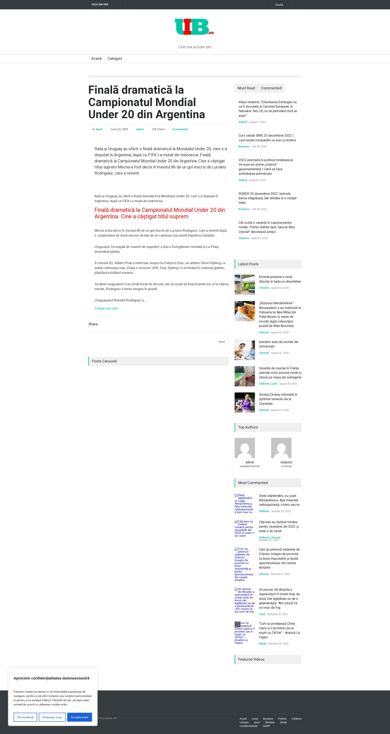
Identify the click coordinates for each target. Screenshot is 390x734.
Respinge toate (52, 717)
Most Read (246, 88)
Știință (262, 643)
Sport (99, 129)
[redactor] (286, 448)
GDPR (266, 726)
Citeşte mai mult (106, 308)
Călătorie (244, 238)
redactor (286, 462)
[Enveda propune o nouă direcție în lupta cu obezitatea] (245, 285)
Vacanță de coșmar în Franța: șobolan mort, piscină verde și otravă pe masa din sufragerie (280, 372)
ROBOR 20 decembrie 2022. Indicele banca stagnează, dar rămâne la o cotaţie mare (268, 198)
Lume (274, 383)
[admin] (250, 448)
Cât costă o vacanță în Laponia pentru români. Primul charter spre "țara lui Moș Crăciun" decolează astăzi (267, 227)
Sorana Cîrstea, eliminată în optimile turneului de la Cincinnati (278, 399)
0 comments (180, 129)
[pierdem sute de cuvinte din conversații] (245, 350)
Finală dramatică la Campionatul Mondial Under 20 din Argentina (146, 102)
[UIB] (195, 35)
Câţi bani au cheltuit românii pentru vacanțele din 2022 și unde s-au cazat (279, 526)
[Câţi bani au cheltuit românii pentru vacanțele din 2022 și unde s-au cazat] (245, 530)
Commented (271, 88)
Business (244, 146)
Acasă (96, 58)
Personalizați (25, 717)
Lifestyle (264, 287)
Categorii (115, 58)
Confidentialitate (249, 726)
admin (140, 129)
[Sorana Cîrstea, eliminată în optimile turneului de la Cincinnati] (245, 402)
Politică (243, 122)
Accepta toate (79, 717)
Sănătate (264, 511)
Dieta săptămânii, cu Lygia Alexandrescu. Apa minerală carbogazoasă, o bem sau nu (279, 500)
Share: (93, 324)
